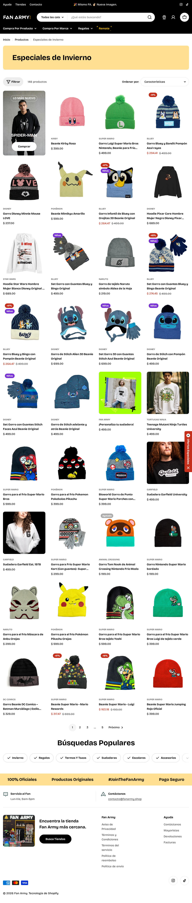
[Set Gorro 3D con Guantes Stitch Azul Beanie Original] (120, 323)
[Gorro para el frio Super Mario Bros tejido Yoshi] (120, 603)
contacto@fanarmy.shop (125, 799)
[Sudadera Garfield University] (168, 463)
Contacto (36, 4)
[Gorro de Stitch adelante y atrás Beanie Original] (72, 393)
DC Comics (9, 699)
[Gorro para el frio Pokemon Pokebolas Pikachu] (72, 463)
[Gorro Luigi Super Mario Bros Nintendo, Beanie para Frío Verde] (120, 112)
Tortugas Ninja (156, 419)
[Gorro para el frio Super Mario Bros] (24, 463)
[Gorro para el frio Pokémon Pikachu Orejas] (72, 603)
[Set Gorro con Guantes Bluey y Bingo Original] (72, 252)
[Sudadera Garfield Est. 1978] (24, 533)
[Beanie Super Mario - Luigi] (120, 673)
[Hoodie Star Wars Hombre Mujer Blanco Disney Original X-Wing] (24, 252)
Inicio (6, 39)
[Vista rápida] (87, 98)
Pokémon (56, 208)
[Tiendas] (164, 17)
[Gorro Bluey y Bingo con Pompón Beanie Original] (24, 323)
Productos (21, 39)
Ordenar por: (130, 81)
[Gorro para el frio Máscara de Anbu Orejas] (24, 603)
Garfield (152, 489)
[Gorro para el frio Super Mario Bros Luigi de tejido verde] (168, 603)
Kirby (54, 138)
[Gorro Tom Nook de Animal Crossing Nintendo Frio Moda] (120, 533)
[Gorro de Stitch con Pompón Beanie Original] (168, 323)
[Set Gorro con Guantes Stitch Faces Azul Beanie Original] (24, 393)
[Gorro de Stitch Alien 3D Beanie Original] (72, 323)
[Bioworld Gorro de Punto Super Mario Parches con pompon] (120, 463)
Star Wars (9, 279)
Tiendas (20, 4)
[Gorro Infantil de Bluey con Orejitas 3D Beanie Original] (120, 182)
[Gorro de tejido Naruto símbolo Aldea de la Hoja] (120, 252)
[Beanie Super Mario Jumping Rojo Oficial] (168, 673)
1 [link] (72, 727)
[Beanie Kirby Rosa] (72, 112)
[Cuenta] (173, 17)
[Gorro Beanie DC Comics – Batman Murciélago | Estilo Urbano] (24, 673)
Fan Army (104, 419)
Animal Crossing (109, 559)
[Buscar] (149, 17)
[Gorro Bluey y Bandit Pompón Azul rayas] (168, 112)
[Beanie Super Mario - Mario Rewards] (72, 673)
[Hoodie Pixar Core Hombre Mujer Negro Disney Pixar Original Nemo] (168, 182)
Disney (7, 208)
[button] (188, 451)
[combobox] (96, 17)
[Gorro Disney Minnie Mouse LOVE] (24, 182)
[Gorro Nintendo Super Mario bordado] (168, 533)
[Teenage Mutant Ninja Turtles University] (168, 393)
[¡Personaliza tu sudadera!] (120, 393)
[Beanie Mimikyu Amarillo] (72, 182)
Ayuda (7, 4)
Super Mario (106, 138)
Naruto (103, 279)
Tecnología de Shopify (43, 893)
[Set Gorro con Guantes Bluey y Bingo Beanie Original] (168, 252)
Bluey (150, 138)
